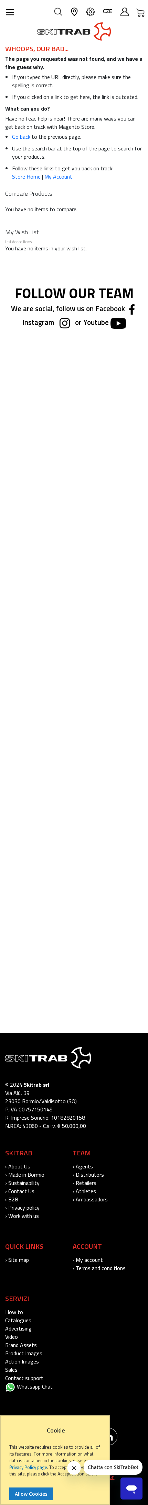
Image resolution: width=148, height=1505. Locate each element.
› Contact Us (19, 1191)
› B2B (11, 1199)
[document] (56, 1463)
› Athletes (84, 1191)
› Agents (83, 1166)
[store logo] (74, 31)
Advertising (18, 1328)
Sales (11, 1370)
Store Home (26, 176)
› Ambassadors (90, 1199)
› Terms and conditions (99, 1268)
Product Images (23, 1353)
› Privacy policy (22, 1207)
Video (11, 1337)
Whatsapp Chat (34, 1386)
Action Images (22, 1361)
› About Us (17, 1166)
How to (14, 1312)
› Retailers (84, 1183)
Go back (21, 137)
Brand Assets (21, 1345)
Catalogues (18, 1320)
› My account (88, 1260)
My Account (58, 176)
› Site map (17, 1260)
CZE (107, 11)
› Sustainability (22, 1183)
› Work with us (22, 1216)
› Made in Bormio (24, 1174)
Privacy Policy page (28, 1467)
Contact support (24, 1378)
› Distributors (88, 1174)
